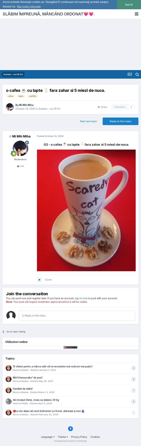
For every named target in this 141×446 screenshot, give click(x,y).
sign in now (81, 298)
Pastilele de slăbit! (23, 388)
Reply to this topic (120, 121)
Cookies (95, 436)
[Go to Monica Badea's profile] (9, 368)
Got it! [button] (129, 4)
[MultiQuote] (39, 279)
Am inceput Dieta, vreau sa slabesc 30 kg (36, 400)
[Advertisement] (70, 44)
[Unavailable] (86, 210)
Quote (48, 279)
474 (21, 166)
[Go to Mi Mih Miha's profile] (10, 107)
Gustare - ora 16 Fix (50, 108)
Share (103, 107)
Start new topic (88, 121)
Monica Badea (20, 370)
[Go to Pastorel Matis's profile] (9, 401)
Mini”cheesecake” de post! (27, 377)
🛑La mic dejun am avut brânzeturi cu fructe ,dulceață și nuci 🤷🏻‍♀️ (48, 411)
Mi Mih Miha (26, 104)
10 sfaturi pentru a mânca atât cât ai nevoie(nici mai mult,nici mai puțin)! (53, 366)
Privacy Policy (79, 436)
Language (47, 436)
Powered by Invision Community (70, 441)
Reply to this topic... (35, 315)
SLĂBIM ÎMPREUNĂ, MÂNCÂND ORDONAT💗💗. (49, 13)
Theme (62, 436)
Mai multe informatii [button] (29, 6)
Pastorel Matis (20, 403)
